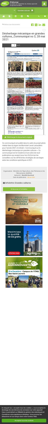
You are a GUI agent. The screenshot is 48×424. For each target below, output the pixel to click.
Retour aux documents (12, 24)
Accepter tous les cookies (24, 420)
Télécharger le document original (19, 137)
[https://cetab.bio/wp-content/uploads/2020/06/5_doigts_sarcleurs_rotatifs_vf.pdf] (15, 133)
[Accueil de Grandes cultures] (3, 16)
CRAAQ (20, 412)
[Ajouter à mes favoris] (44, 30)
